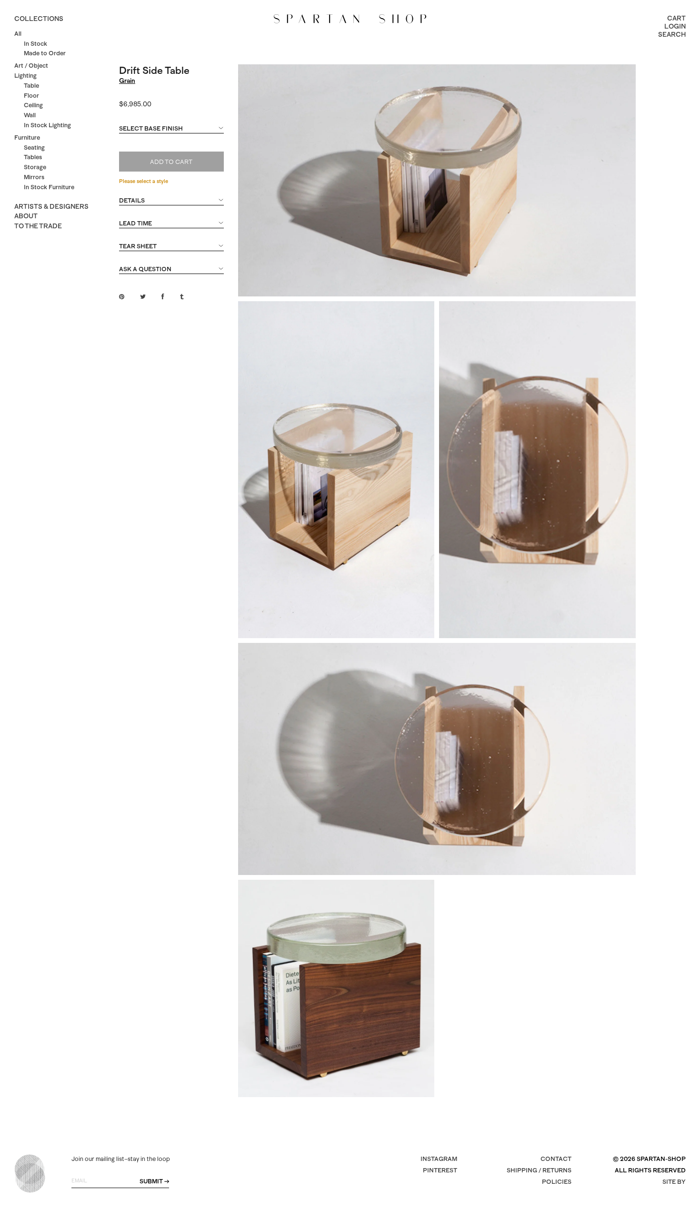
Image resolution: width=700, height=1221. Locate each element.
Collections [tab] (38, 18)
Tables (33, 157)
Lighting (25, 75)
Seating (34, 147)
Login (675, 26)
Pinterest (440, 1170)
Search (672, 34)
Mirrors (34, 177)
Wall (30, 115)
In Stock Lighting (47, 125)
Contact (555, 1158)
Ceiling (33, 105)
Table (31, 85)
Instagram (438, 1158)
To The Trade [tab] (38, 226)
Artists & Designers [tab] (51, 206)
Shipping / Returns (539, 1170)
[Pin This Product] (121, 296)
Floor (31, 95)
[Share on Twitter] (143, 296)
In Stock (35, 43)
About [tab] (26, 216)
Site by (674, 1181)
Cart (676, 18)
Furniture (27, 137)
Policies (556, 1181)
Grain (127, 80)
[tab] (171, 133)
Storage (35, 167)
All (17, 33)
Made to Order (45, 53)
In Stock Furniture (49, 187)
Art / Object (31, 65)
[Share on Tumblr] (181, 296)
